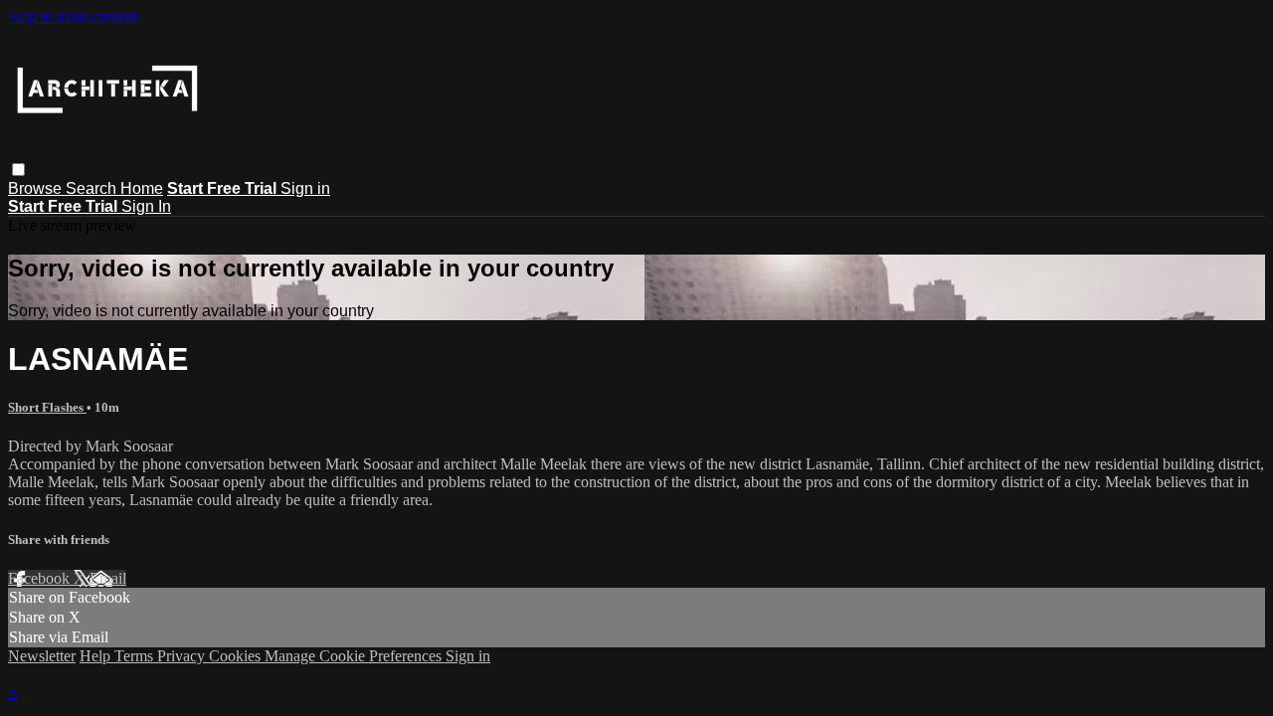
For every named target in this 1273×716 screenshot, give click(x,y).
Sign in (305, 188)
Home (141, 188)
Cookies (237, 655)
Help (97, 655)
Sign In (146, 206)
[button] (18, 169)
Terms (135, 655)
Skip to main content (72, 16)
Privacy (183, 655)
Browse (37, 188)
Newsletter (42, 655)
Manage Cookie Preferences (355, 655)
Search (93, 188)
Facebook (41, 578)
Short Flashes (47, 407)
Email (108, 578)
